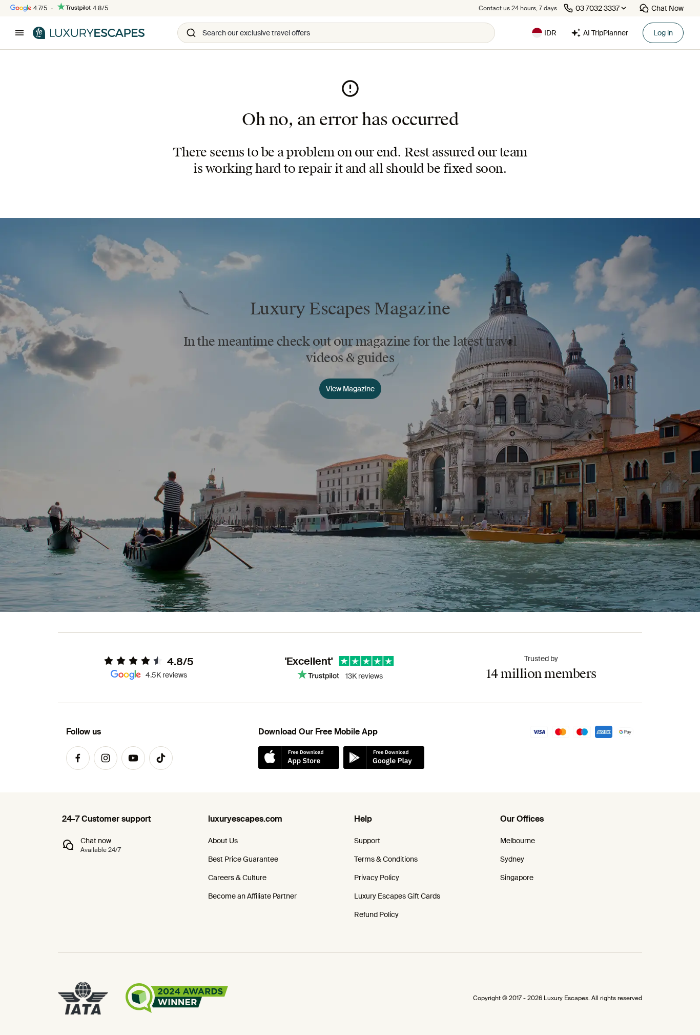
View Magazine (350, 388)
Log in (663, 32)
